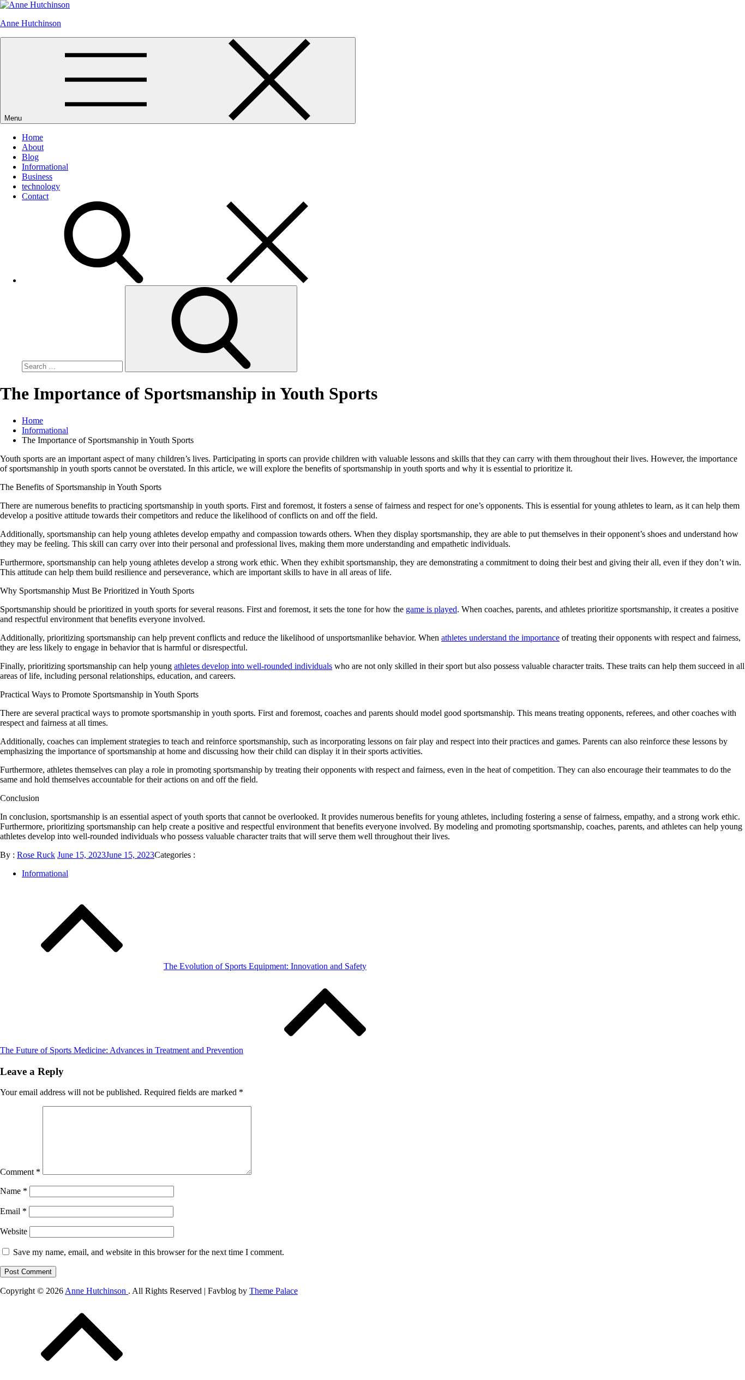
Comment (20, 1171)
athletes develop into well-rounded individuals (253, 666)
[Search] (185, 280)
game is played (431, 609)
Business (37, 176)
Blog (30, 157)
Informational (45, 166)
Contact (35, 196)
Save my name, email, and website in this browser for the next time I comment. (148, 1252)
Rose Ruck (36, 854)
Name (13, 1191)
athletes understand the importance (500, 637)
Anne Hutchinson (30, 23)
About (33, 147)
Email (13, 1211)
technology (41, 186)
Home (32, 137)
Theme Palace (273, 1290)
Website (13, 1231)
